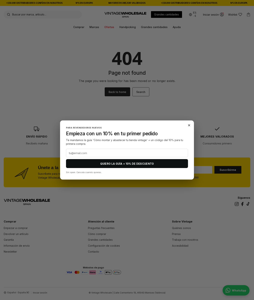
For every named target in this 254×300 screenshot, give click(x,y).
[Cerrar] (189, 125)
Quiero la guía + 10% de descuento (127, 163)
